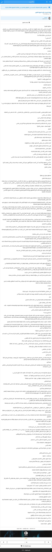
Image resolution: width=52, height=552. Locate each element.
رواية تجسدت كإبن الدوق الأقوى (43, 12)
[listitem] (26, 18)
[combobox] (19, 2)
